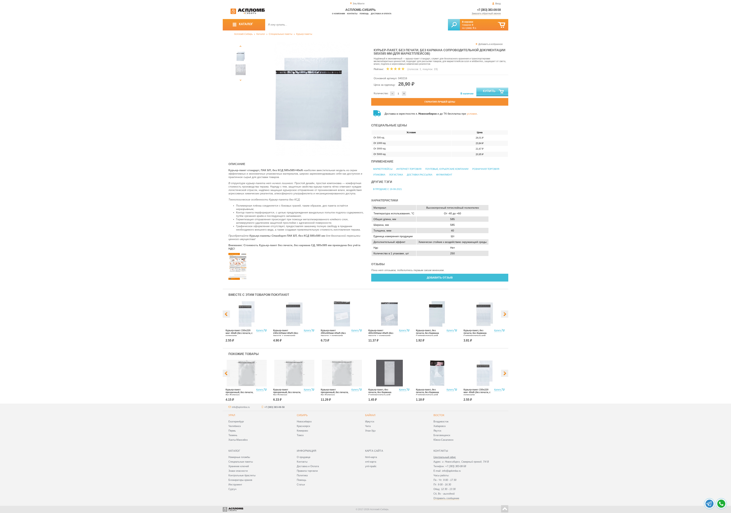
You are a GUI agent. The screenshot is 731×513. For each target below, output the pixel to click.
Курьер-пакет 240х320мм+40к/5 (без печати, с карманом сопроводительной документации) (285, 335)
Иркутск (369, 421)
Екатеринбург (236, 421)
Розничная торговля (485, 169)
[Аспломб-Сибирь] (247, 13)
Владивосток (440, 421)
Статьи (301, 484)
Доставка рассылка (419, 174)
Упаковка (379, 174)
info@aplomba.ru (241, 407)
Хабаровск (439, 426)
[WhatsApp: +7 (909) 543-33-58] (721, 503)
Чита (368, 426)
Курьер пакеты (304, 34)
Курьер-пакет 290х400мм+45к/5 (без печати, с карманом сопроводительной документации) (333, 335)
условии (472, 113)
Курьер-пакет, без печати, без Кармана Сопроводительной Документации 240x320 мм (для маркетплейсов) (478, 335)
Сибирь (302, 415)
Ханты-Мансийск (238, 439)
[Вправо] (504, 314)
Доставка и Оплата (308, 466)
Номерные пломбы (239, 457)
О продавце (303, 457)
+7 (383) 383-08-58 (489, 9)
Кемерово (302, 430)
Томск (300, 435)
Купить (489, 91)
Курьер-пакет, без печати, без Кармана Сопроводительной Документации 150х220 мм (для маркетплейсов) (430, 335)
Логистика (396, 174)
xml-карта (370, 461)
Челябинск (234, 426)
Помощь (364, 14)
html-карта (371, 457)
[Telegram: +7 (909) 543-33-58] (709, 503)
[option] (312, 99)
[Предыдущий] (241, 46)
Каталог (260, 34)
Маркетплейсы (383, 169)
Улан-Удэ (370, 430)
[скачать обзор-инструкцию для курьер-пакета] (237, 278)
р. (475, 28)
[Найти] (454, 24)
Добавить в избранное (490, 44)
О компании (338, 14)
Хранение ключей (238, 466)
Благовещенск (441, 435)
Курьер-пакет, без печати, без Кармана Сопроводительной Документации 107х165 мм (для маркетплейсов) (430, 395)
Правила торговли (307, 470)
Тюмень (232, 435)
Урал (231, 415)
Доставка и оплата (381, 14)
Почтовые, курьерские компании (446, 169)
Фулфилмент (444, 174)
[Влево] (226, 314)
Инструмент (235, 484)
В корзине (467, 22)
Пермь (232, 430)
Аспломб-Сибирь (243, 34)
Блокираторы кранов (240, 480)
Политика (302, 475)
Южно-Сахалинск (443, 439)
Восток (438, 415)
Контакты (352, 14)
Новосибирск (304, 421)
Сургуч (232, 489)
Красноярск (303, 426)
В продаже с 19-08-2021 (387, 189)
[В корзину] (501, 25)
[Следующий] (241, 80)
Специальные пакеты (280, 34)
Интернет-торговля (408, 169)
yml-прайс (371, 466)
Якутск (437, 430)
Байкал (370, 415)
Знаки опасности (238, 470)
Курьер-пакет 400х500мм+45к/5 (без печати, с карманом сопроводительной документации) (380, 335)
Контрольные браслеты (241, 475)
